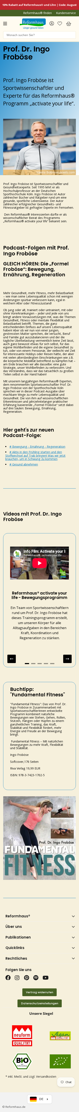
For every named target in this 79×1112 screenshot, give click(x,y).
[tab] (27, 663)
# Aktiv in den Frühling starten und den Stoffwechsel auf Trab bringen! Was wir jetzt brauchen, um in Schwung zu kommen (35, 455)
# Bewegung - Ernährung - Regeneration (37, 447)
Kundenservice (66, 13)
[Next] (67, 659)
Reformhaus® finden (37, 13)
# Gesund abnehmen (23, 464)
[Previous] (11, 659)
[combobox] (39, 35)
